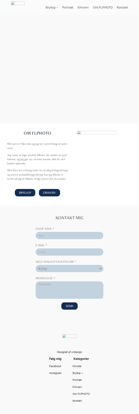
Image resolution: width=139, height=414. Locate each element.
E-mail (40, 245)
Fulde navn (44, 229)
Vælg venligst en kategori (55, 262)
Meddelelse (45, 278)
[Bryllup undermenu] (57, 7)
